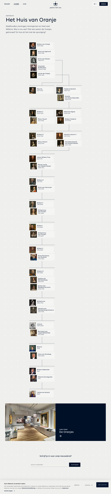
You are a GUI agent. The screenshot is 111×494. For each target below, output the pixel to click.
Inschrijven (74, 464)
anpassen (87, 485)
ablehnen (76, 485)
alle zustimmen (102, 484)
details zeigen (8, 490)
